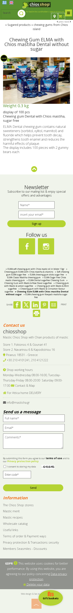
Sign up (36, 224)
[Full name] (35, 419)
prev (61, 21)
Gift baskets (51, 598)
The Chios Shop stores (18, 505)
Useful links (10, 530)
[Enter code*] (17, 475)
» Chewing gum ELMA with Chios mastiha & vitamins (36, 270)
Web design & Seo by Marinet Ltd (36, 593)
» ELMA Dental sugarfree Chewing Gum (45, 280)
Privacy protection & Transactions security (31, 542)
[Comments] (34, 443)
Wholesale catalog (15, 524)
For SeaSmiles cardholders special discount (45, 11)
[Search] (21, 14)
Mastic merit (11, 511)
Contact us (14, 325)
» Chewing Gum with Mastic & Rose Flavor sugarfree (36, 281)
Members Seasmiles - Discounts (25, 549)
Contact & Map (24, 385)
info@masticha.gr (18, 402)
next (67, 21)
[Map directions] (54, 16)
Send (33, 488)
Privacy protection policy (23, 461)
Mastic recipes (13, 517)
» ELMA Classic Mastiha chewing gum (37, 276)
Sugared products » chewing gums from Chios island (38, 27)
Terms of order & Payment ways (24, 536)
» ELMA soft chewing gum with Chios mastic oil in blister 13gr (35, 269)
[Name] (36, 206)
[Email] (35, 429)
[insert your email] (36, 215)
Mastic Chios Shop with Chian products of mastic (35, 337)
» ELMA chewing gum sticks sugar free (46, 274)
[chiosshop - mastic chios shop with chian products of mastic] (36, 5)
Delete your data (37, 584)
